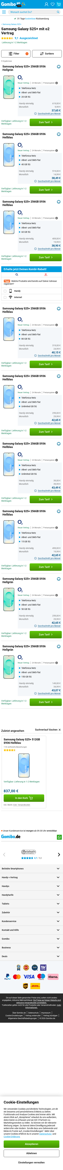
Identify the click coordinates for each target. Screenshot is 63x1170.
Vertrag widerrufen (33, 1016)
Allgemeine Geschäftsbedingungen (22, 1018)
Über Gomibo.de (19, 1013)
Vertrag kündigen (50, 1016)
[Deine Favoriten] (53, 4)
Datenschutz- (45, 1134)
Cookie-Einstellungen (14, 1016)
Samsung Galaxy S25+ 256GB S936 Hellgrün (24, 68)
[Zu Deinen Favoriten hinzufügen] (59, 66)
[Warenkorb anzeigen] (59, 4)
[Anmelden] (46, 4)
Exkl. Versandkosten (21, 805)
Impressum (46, 1013)
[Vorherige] (4, 855)
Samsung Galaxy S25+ (12, 24)
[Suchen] (58, 12)
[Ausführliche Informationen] (56, 83)
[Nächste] (59, 855)
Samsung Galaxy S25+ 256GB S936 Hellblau (24, 135)
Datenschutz (33, 1013)
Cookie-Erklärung (12, 1136)
